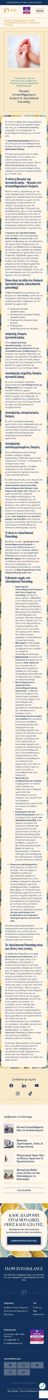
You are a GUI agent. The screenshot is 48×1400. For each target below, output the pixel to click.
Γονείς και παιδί (19, 20)
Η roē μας (37, 1307)
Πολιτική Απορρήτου (29, 1391)
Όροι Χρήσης (13, 1391)
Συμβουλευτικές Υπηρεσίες (16, 1307)
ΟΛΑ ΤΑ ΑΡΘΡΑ (24, 1190)
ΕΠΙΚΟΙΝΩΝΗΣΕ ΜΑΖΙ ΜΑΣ (24, 1240)
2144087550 (11, 1339)
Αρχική (7, 20)
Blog (35, 1311)
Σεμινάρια (9, 1314)
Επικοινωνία (38, 1314)
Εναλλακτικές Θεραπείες (16, 1311)
